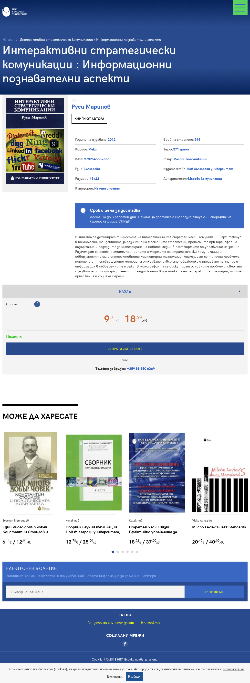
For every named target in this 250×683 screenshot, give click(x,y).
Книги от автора (89, 118)
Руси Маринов (91, 106)
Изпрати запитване (125, 349)
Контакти (150, 622)
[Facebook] (125, 644)
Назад (125, 291)
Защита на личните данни (111, 622)
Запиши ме (214, 592)
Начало (7, 39)
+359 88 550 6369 (141, 368)
